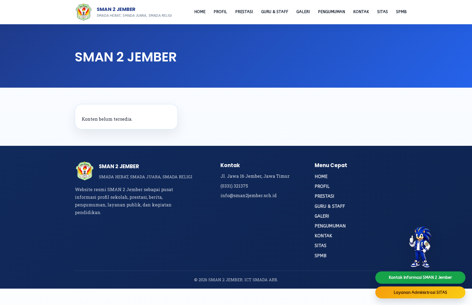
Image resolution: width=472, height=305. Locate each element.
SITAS (382, 12)
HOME (199, 12)
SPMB (401, 12)
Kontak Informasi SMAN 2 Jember (420, 277)
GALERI (303, 12)
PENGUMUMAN (331, 12)
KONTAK (361, 12)
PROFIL (220, 12)
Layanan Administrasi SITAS (420, 292)
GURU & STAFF (274, 12)
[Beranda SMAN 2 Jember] (83, 12)
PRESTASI (244, 12)
